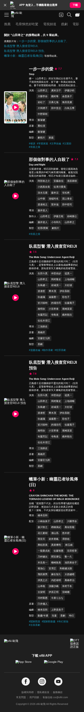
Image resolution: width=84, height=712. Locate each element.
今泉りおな (57, 598)
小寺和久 (56, 222)
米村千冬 (67, 586)
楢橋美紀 (56, 527)
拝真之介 (43, 580)
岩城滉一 (56, 285)
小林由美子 (44, 521)
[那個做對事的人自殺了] (15, 196)
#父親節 (67, 143)
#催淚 (32, 143)
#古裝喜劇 (34, 625)
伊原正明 (54, 592)
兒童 (54, 615)
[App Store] (27, 663)
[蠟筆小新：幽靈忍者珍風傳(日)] (15, 552)
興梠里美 (43, 544)
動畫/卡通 (43, 615)
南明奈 (41, 308)
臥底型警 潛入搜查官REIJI (21, 46)
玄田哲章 (72, 550)
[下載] (61, 14)
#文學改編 (55, 143)
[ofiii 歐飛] (18, 15)
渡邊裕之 (43, 204)
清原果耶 (72, 181)
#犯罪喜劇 (60, 350)
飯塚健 (41, 120)
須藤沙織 (54, 586)
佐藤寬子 (69, 303)
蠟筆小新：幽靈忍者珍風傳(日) (23, 55)
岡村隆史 (56, 279)
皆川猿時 (43, 303)
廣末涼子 (56, 90)
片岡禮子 (43, 108)
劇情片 (41, 137)
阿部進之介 (44, 181)
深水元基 (43, 192)
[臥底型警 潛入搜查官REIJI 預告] (15, 414)
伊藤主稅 (58, 216)
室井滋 (55, 204)
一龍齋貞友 (44, 550)
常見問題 (21, 697)
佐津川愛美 (60, 186)
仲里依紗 (56, 273)
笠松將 (66, 192)
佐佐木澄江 (44, 320)
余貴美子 (67, 96)
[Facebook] (26, 681)
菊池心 (41, 568)
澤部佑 (66, 539)
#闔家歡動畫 (48, 621)
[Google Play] (56, 663)
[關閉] (5, 5)
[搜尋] (69, 14)
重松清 (41, 125)
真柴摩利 (56, 544)
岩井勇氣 (54, 539)
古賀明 (41, 592)
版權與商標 (27, 692)
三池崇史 (43, 326)
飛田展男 (43, 574)
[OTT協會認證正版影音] (75, 643)
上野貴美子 (57, 609)
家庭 (51, 137)
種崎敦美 (56, 562)
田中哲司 (67, 204)
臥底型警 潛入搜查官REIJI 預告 (24, 50)
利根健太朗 (66, 568)
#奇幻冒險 (62, 621)
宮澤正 (52, 568)
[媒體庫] (77, 14)
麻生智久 (56, 574)
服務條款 (58, 692)
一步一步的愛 (27, 41)
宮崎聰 (66, 592)
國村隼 (55, 96)
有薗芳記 (43, 314)
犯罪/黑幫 (43, 228)
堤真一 (68, 273)
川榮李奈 (43, 96)
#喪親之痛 (34, 147)
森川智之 (43, 527)
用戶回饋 (34, 697)
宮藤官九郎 (44, 338)
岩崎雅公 (72, 216)
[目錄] (6, 14)
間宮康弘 (56, 556)
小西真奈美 (44, 186)
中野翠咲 (43, 114)
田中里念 (56, 108)
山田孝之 (43, 90)
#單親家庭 (42, 143)
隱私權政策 (43, 692)
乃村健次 (43, 556)
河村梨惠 (43, 598)
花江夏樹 (43, 533)
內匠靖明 (56, 580)
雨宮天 (41, 539)
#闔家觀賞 (34, 621)
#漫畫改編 (34, 350)
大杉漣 (68, 285)
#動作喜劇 (47, 350)
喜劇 (40, 344)
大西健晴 (69, 574)
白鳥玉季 (69, 108)
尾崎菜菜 (67, 308)
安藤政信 (58, 181)
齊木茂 (52, 291)
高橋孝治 (69, 580)
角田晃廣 (67, 102)
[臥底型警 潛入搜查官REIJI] (15, 298)
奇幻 (71, 615)
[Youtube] (58, 681)
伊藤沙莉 (69, 90)
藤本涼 (55, 192)
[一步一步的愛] (15, 107)
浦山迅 (55, 533)
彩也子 (66, 297)
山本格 (41, 586)
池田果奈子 (71, 562)
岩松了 (41, 102)
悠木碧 (66, 533)
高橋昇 (41, 332)
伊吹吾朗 (65, 291)
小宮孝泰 (54, 308)
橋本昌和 (43, 515)
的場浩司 (56, 303)
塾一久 (68, 556)
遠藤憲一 (54, 297)
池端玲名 (54, 198)
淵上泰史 (67, 198)
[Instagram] (42, 681)
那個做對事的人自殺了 (52, 41)
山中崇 (41, 198)
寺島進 (55, 314)
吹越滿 (41, 297)
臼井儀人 (43, 603)
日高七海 (54, 102)
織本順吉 (67, 314)
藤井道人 (43, 210)
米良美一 (43, 562)
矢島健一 (43, 285)
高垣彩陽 (69, 527)
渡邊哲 (41, 291)
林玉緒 (69, 544)
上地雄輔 (69, 279)
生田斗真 (43, 273)
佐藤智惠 (58, 550)
